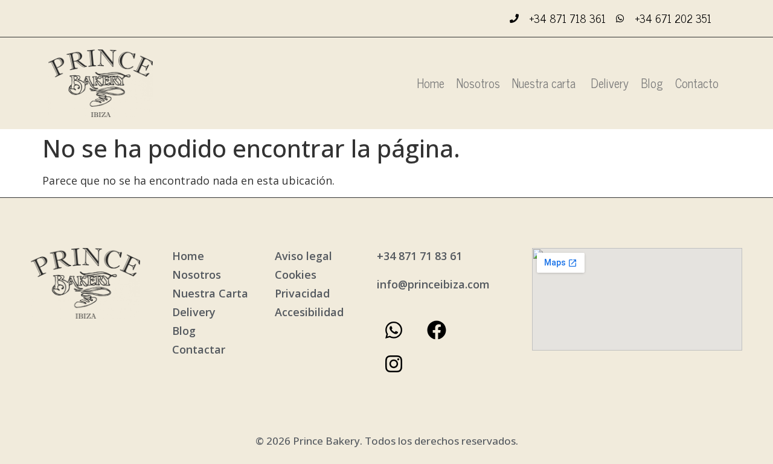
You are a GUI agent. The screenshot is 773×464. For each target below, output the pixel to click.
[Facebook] (437, 330)
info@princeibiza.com (433, 284)
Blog (652, 83)
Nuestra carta (545, 83)
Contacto (697, 83)
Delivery (610, 83)
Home (430, 83)
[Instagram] (394, 364)
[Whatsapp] (394, 330)
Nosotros (478, 83)
